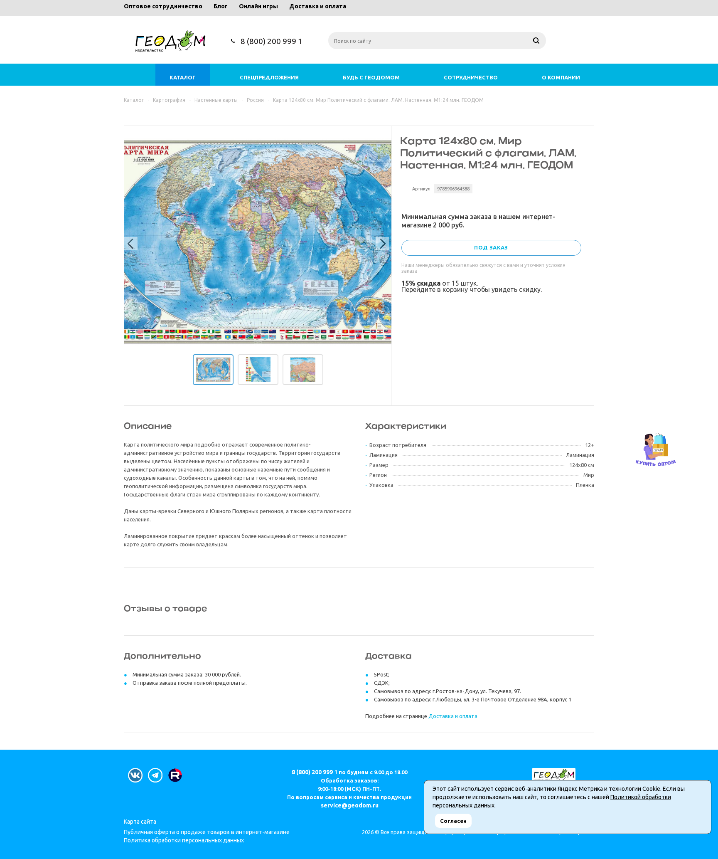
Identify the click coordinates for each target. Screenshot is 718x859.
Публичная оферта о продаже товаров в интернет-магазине (207, 832)
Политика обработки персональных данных (184, 840)
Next (381, 242)
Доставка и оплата (317, 6)
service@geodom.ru (350, 805)
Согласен (453, 821)
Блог (221, 6)
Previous (129, 242)
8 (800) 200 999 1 (271, 41)
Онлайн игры (258, 6)
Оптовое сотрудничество (163, 6)
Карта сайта (140, 821)
